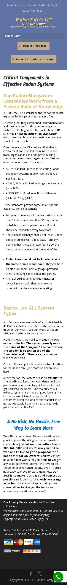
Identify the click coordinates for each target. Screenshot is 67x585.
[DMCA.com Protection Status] (12, 552)
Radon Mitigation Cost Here (34, 59)
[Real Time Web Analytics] (32, 552)
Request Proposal (34, 46)
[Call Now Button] (58, 577)
